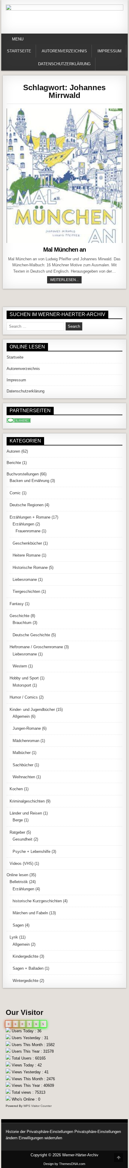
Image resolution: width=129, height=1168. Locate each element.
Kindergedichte (25, 956)
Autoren (13, 451)
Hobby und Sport (24, 678)
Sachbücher (23, 765)
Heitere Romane (26, 555)
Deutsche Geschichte (31, 635)
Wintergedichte (25, 980)
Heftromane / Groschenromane (36, 647)
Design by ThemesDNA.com (64, 1164)
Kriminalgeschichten (27, 801)
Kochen (16, 789)
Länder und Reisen (26, 813)
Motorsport (22, 685)
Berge (18, 820)
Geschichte (19, 616)
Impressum (110, 51)
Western (20, 666)
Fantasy (17, 604)
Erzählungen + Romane (30, 517)
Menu (17, 39)
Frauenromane (28, 531)
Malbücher (22, 752)
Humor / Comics (24, 697)
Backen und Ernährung (29, 480)
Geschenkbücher (27, 543)
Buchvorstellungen (23, 474)
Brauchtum (22, 622)
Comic (15, 493)
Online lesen (17, 875)
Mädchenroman (26, 740)
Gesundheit (22, 839)
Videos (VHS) (21, 863)
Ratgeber (17, 832)
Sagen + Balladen (28, 968)
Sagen (18, 925)
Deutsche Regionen (27, 505)
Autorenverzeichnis (64, 51)
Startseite (19, 51)
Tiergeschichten (26, 591)
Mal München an (64, 249)
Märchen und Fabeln (30, 913)
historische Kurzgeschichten (37, 901)
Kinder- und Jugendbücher (32, 709)
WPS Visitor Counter (37, 1105)
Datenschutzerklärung (64, 64)
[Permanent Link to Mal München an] (64, 175)
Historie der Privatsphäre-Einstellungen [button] (39, 1131)
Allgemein (21, 716)
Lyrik (14, 937)
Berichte (14, 462)
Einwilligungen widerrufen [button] (40, 1138)
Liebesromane (25, 579)
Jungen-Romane (27, 728)
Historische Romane (30, 567)
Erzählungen (23, 524)
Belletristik (19, 882)
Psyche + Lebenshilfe (31, 851)
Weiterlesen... (66, 279)
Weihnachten (24, 777)
